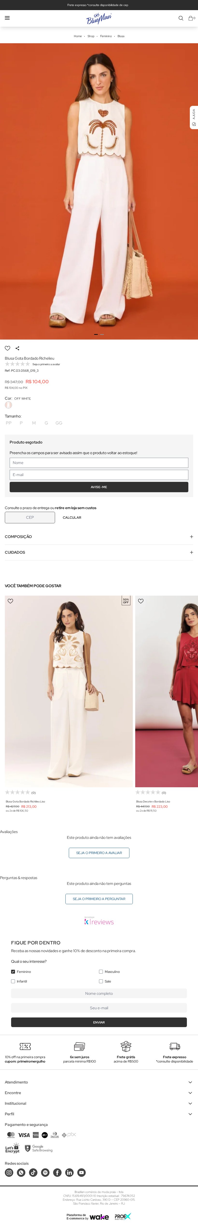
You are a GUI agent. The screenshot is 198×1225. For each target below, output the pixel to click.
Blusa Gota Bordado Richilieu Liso (25, 801)
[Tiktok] (33, 1172)
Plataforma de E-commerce (76, 1216)
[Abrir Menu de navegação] (7, 18)
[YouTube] (81, 1172)
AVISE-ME (99, 487)
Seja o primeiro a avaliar (99, 853)
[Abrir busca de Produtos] (181, 18)
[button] (96, 334)
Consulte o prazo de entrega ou (50, 507)
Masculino (112, 971)
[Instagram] (9, 1172)
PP (9, 423)
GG (59, 423)
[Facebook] (57, 1172)
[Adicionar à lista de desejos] (7, 348)
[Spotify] (45, 1172)
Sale (108, 981)
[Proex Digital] (123, 1216)
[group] (99, 191)
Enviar (99, 1022)
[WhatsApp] (21, 1172)
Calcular (72, 517)
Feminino (24, 971)
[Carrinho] (190, 18)
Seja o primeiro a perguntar (99, 899)
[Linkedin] (69, 1172)
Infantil (22, 981)
